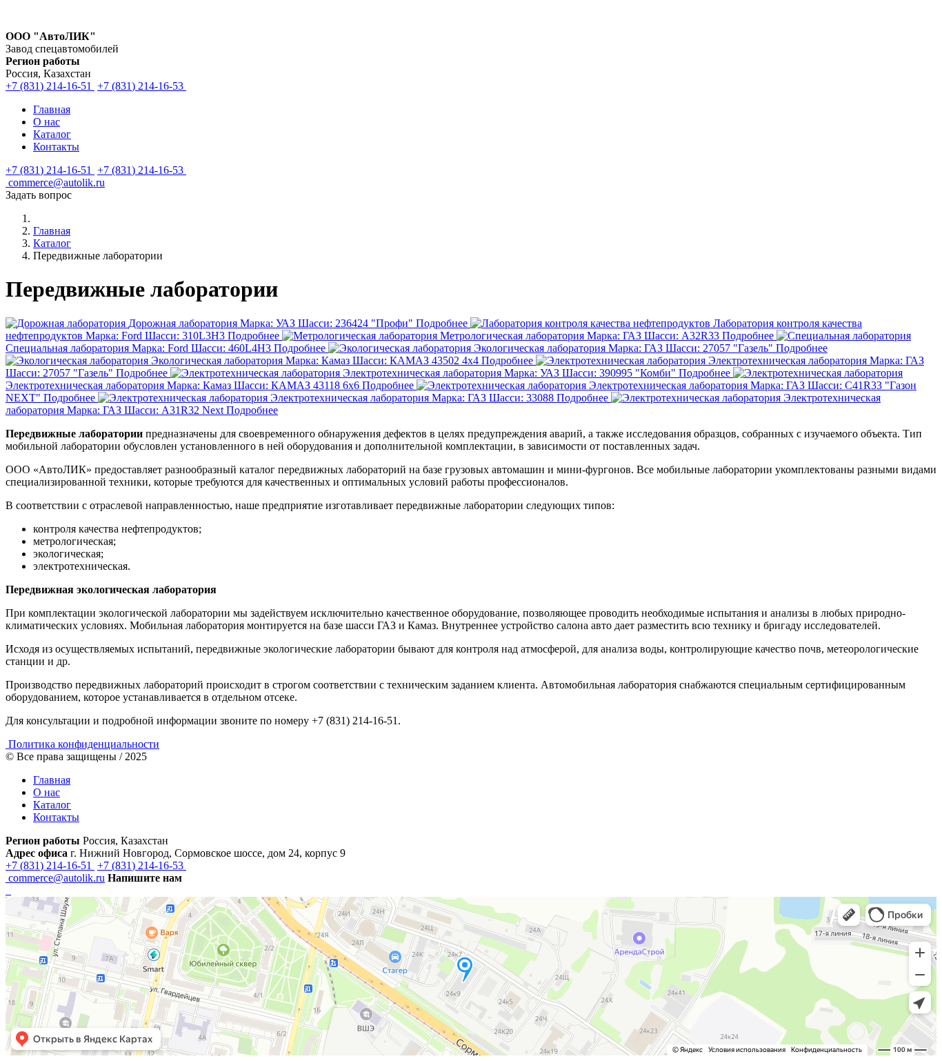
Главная (51, 109)
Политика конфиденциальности (83, 744)
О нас (46, 122)
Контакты (56, 146)
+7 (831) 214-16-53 (141, 86)
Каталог (52, 134)
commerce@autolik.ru (55, 182)
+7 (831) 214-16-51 (50, 86)
